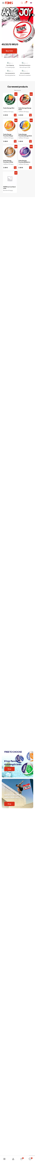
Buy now (9, 51)
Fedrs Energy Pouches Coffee (8, 161)
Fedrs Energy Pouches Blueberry (24, 161)
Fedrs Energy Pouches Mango (8, 135)
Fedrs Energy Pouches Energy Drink (25, 135)
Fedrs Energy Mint (8, 108)
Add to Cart (15, 115)
